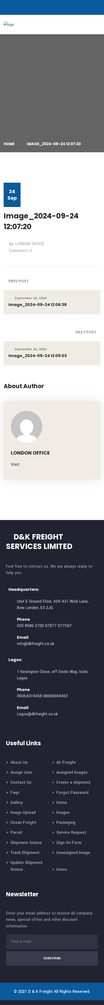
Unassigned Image (73, 852)
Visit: (15, 464)
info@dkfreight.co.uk (35, 643)
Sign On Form (69, 842)
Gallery (16, 802)
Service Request (71, 832)
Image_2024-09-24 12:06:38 (37, 304)
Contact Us (20, 782)
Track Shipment (24, 852)
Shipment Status (26, 842)
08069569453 (55, 696)
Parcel (16, 832)
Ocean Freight (23, 822)
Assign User (21, 772)
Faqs (14, 792)
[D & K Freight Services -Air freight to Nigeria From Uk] (16, 24)
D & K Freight (40, 991)
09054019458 (29, 696)
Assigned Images (72, 772)
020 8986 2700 (30, 625)
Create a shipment (73, 782)
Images (63, 812)
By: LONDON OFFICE (26, 244)
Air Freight (66, 762)
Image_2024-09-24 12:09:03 (37, 356)
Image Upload (23, 812)
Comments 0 (20, 250)
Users (61, 869)
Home (10, 143)
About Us (19, 762)
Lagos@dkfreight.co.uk (37, 714)
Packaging (65, 822)
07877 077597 (58, 625)
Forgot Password (72, 792)
